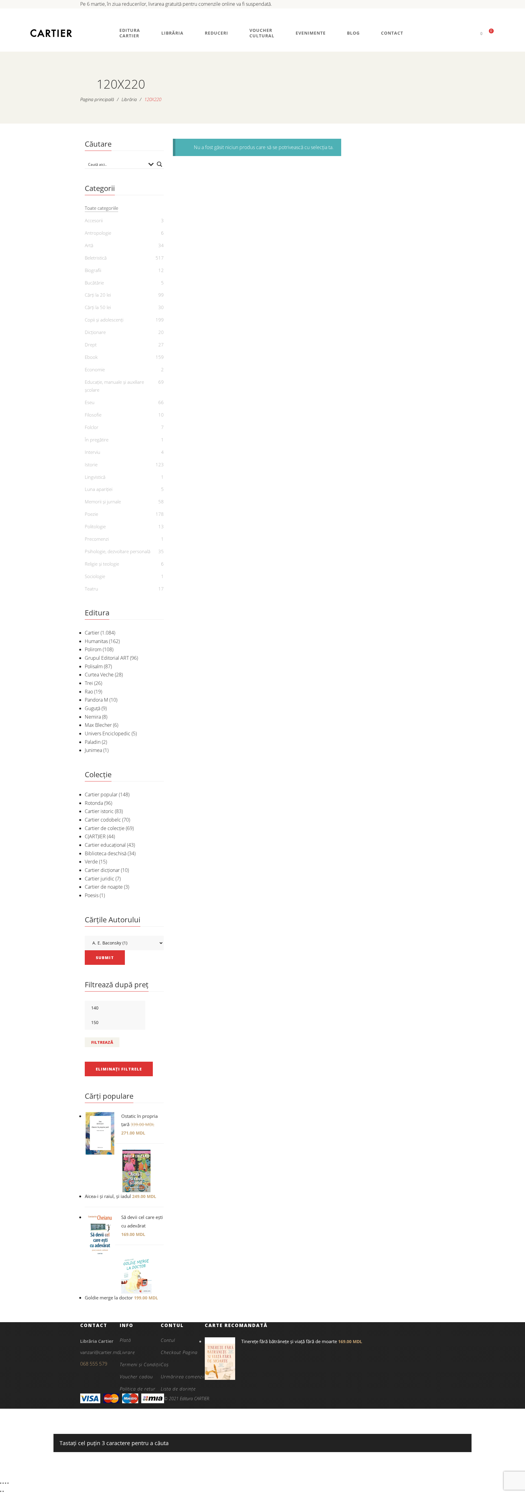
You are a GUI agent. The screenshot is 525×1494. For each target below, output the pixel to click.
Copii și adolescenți (104, 320)
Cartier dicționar (102, 870)
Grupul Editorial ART (107, 658)
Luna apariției (98, 489)
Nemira (93, 716)
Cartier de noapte (104, 886)
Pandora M (96, 699)
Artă (89, 245)
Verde (91, 861)
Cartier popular (101, 794)
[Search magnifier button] (159, 164)
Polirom (93, 649)
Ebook (91, 357)
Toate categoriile (101, 208)
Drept (91, 345)
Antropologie (98, 233)
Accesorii (94, 220)
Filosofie (93, 415)
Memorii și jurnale (103, 502)
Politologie (95, 526)
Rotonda (94, 803)
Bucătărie (94, 283)
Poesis (91, 895)
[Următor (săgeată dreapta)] (3, 1491)
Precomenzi (97, 539)
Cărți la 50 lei (98, 307)
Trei (89, 683)
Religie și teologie (102, 564)
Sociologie (95, 576)
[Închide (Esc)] (8, 1483)
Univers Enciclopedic (107, 733)
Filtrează (102, 1042)
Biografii (93, 270)
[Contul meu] (471, 33)
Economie (95, 369)
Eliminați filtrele (119, 1069)
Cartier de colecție (105, 828)
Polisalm (94, 666)
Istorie (91, 464)
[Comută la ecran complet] (3, 1483)
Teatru (91, 589)
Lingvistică (95, 477)
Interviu (92, 452)
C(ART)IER (95, 836)
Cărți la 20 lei (98, 295)
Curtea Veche (99, 674)
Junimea (93, 750)
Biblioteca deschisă (105, 853)
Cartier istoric (99, 811)
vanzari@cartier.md (100, 1352)
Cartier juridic (99, 878)
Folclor (91, 427)
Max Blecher (98, 725)
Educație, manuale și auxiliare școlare (114, 386)
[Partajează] (5, 1483)
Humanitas (96, 641)
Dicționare (95, 332)
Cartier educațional (105, 845)
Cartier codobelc (103, 819)
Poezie (91, 514)
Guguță (92, 708)
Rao (89, 691)
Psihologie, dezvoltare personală (117, 551)
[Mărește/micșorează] (0, 1483)
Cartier (92, 632)
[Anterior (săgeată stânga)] (0, 1491)
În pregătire (96, 440)
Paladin (93, 742)
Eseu (89, 402)
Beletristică (96, 258)
